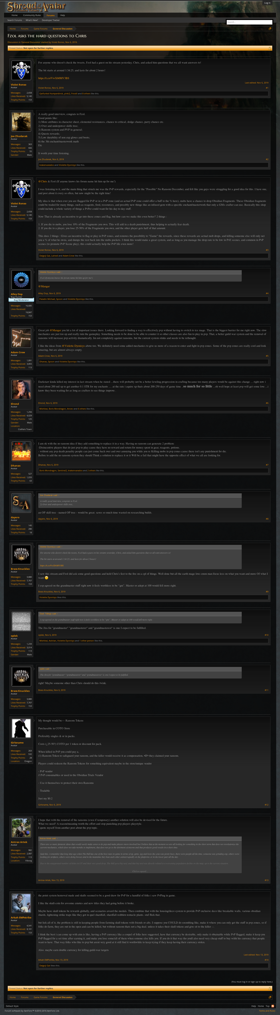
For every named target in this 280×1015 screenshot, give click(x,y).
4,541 (29, 925)
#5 (267, 356)
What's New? (32, 20)
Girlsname (17, 742)
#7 (267, 464)
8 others (86, 93)
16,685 (29, 305)
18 (31, 532)
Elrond (15, 403)
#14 (266, 960)
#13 (266, 880)
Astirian (52, 640)
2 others (91, 470)
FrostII (74, 93)
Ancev (70, 408)
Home (15, 15)
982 (30, 850)
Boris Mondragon (57, 408)
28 (31, 757)
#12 (266, 804)
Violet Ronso (58, 42)
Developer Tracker (51, 20)
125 (30, 418)
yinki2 (67, 93)
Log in (267, 2)
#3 (267, 250)
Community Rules (32, 15)
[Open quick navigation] (270, 28)
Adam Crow (68, 255)
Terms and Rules (267, 1010)
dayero (15, 517)
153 (30, 99)
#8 (267, 518)
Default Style (12, 1006)
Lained (54, 255)
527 (30, 473)
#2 (267, 159)
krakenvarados (46, 164)
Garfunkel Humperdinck (51, 93)
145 (30, 525)
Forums (50, 15)
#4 (267, 293)
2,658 (29, 92)
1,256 (29, 411)
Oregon (28, 761)
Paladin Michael (47, 299)
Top (268, 1006)
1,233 (29, 643)
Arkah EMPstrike (21, 917)
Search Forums (14, 20)
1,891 (29, 360)
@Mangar (44, 286)
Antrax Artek (19, 842)
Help (62, 15)
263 (30, 750)
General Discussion (31, 42)
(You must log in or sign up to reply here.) (252, 981)
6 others (82, 408)
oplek (14, 635)
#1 (267, 88)
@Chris (42, 181)
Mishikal (43, 408)
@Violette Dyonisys (73, 346)
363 (30, 144)
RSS (272, 1006)
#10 (266, 635)
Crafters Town (25, 429)
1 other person (86, 640)
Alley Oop (16, 294)
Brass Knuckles (20, 568)
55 (31, 151)
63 (31, 480)
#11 (266, 690)
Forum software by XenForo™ (32, 1010)
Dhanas (43, 361)
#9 (267, 591)
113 (30, 367)
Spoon (59, 299)
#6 (267, 403)
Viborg (28, 860)
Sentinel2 (62, 470)
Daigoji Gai (44, 255)
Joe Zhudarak (19, 136)
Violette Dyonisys (67, 164)
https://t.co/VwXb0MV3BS (53, 78)
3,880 (29, 576)
